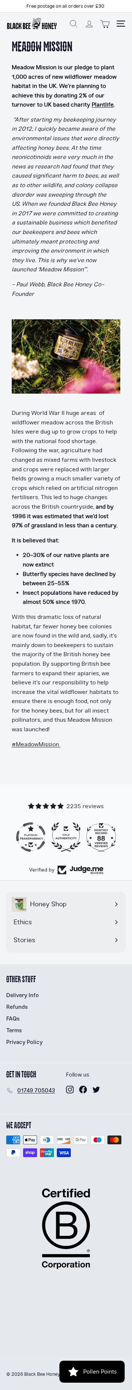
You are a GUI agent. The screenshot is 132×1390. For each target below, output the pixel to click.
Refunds (17, 1007)
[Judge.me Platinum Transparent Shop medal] (30, 837)
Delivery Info (22, 995)
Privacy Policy (24, 1042)
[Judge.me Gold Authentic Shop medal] (66, 837)
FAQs (13, 1018)
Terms (14, 1030)
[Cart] (105, 24)
